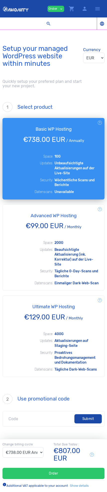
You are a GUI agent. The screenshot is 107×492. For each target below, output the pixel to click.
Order (53, 473)
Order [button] (56, 9)
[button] (72, 8)
